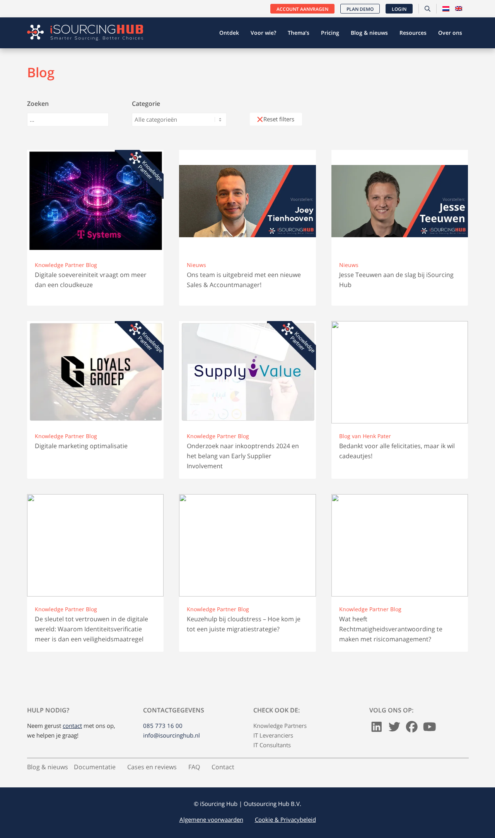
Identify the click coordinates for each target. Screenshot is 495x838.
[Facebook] (412, 729)
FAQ (194, 767)
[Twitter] (394, 729)
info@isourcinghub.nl (171, 735)
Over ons (450, 32)
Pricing (330, 32)
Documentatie (95, 767)
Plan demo (360, 9)
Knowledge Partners (280, 725)
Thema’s (298, 32)
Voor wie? (263, 32)
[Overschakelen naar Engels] (458, 9)
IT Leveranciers (273, 735)
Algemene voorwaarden (211, 819)
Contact (223, 767)
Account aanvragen (302, 9)
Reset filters (278, 119)
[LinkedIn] (376, 729)
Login (399, 9)
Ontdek (229, 32)
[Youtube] (429, 729)
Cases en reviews (152, 767)
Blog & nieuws (369, 32)
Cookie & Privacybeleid (285, 819)
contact (72, 725)
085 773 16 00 (163, 725)
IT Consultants (272, 745)
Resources (413, 32)
